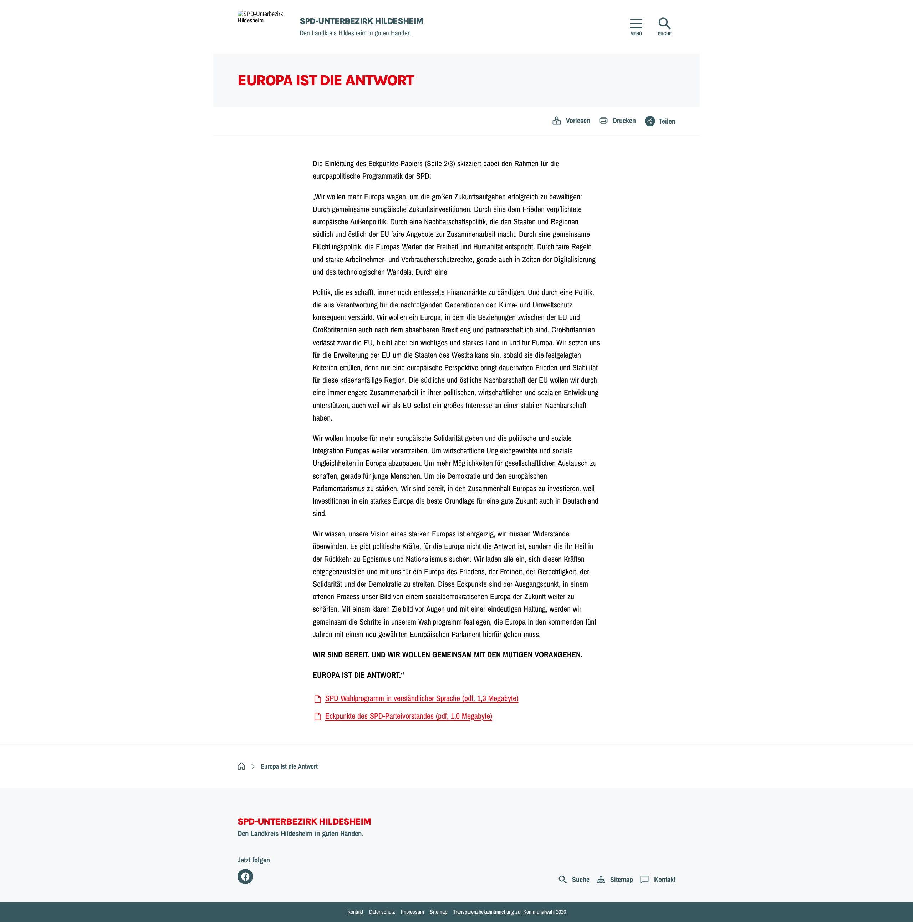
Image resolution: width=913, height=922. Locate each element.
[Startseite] (241, 766)
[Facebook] (245, 876)
